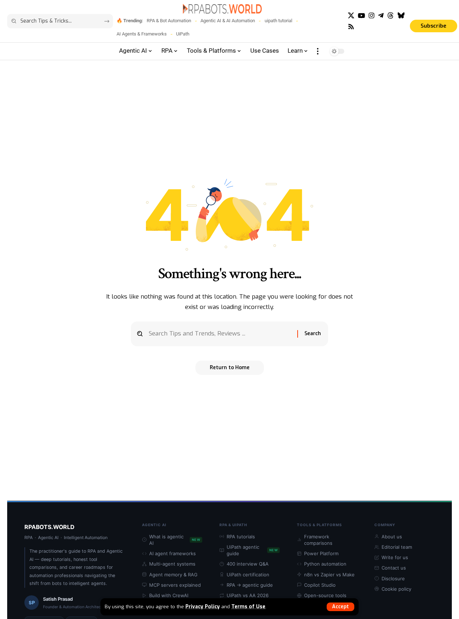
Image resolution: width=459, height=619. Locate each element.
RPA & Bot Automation (169, 20)
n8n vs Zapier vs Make (329, 574)
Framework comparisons (318, 540)
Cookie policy (396, 589)
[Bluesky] (401, 15)
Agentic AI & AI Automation (227, 20)
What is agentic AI (174, 540)
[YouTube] (361, 15)
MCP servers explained (175, 585)
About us (392, 536)
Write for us (395, 557)
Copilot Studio (320, 585)
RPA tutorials (241, 536)
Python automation (325, 564)
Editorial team (397, 547)
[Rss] (351, 26)
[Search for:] (220, 334)
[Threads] (390, 15)
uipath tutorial (278, 20)
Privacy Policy (202, 606)
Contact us (394, 568)
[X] (351, 15)
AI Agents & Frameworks (142, 34)
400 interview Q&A (248, 564)
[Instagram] (371, 15)
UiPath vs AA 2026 (248, 595)
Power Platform (321, 553)
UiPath (182, 34)
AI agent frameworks (172, 553)
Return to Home (230, 367)
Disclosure (393, 578)
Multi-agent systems (172, 564)
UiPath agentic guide (252, 550)
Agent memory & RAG (173, 574)
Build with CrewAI (168, 595)
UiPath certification (248, 574)
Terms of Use (248, 606)
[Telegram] (380, 15)
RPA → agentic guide (250, 585)
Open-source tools (325, 595)
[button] (340, 607)
